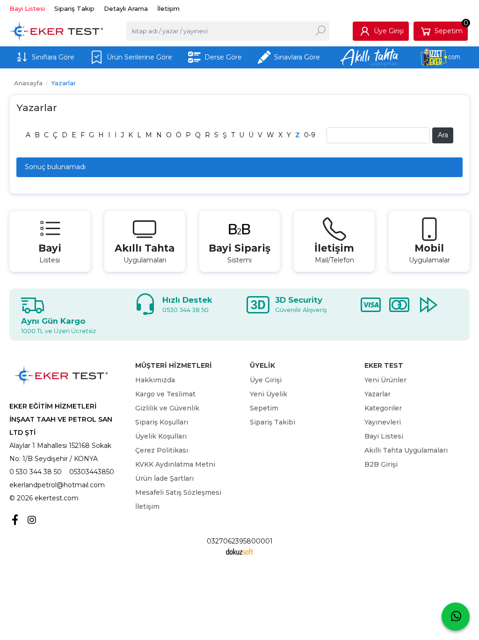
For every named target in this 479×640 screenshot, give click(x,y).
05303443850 (91, 472)
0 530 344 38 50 (35, 472)
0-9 (309, 135)
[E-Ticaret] (239, 551)
